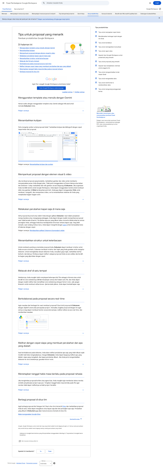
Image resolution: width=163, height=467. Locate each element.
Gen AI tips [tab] (81, 14)
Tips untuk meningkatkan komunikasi (109, 47)
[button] (3, 3)
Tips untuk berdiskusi (105, 43)
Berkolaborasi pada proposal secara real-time (35, 64)
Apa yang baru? (19, 9)
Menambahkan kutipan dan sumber (41, 164)
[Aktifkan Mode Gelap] (54, 463)
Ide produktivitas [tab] (93, 14)
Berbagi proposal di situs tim (29, 72)
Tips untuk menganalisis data (107, 78)
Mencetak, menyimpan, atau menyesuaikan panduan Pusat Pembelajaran (106, 115)
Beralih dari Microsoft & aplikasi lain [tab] (126, 14)
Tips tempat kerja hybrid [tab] (66, 14)
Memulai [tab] (4, 14)
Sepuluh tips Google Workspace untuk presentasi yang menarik (110, 56)
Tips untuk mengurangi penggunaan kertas (109, 90)
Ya (40, 451)
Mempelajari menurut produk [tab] (19, 14)
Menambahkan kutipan (27, 51)
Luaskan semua (67, 92)
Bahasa (43, 461)
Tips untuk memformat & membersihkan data (106, 84)
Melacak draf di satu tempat (29, 61)
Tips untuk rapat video (105, 51)
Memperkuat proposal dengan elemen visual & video (37, 53)
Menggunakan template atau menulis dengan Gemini (37, 48)
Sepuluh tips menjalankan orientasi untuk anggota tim (109, 67)
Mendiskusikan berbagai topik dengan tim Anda (110, 37)
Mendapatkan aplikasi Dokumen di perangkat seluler (47, 231)
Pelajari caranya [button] (23, 111)
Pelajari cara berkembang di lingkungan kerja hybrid (53, 19)
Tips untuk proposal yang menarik (108, 61)
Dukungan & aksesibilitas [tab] (148, 14)
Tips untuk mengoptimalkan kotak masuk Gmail (108, 73)
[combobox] (78, 3)
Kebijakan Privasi (20, 463)
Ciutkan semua (79, 92)
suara (65, 225)
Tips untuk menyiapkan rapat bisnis (109, 32)
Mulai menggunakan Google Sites (29, 414)
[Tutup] (159, 18)
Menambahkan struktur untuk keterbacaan (34, 58)
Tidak (49, 451)
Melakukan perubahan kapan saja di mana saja (35, 56)
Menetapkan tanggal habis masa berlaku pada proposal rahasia (41, 69)
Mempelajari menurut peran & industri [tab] (43, 14)
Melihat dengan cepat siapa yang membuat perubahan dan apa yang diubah (45, 66)
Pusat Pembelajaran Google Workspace (21, 3)
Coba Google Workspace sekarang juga (51, 88)
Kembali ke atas (75, 419)
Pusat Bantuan (7, 9)
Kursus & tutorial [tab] (107, 14)
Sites (64, 406)
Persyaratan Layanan (31, 463)
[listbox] (46, 463)
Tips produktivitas (101, 27)
